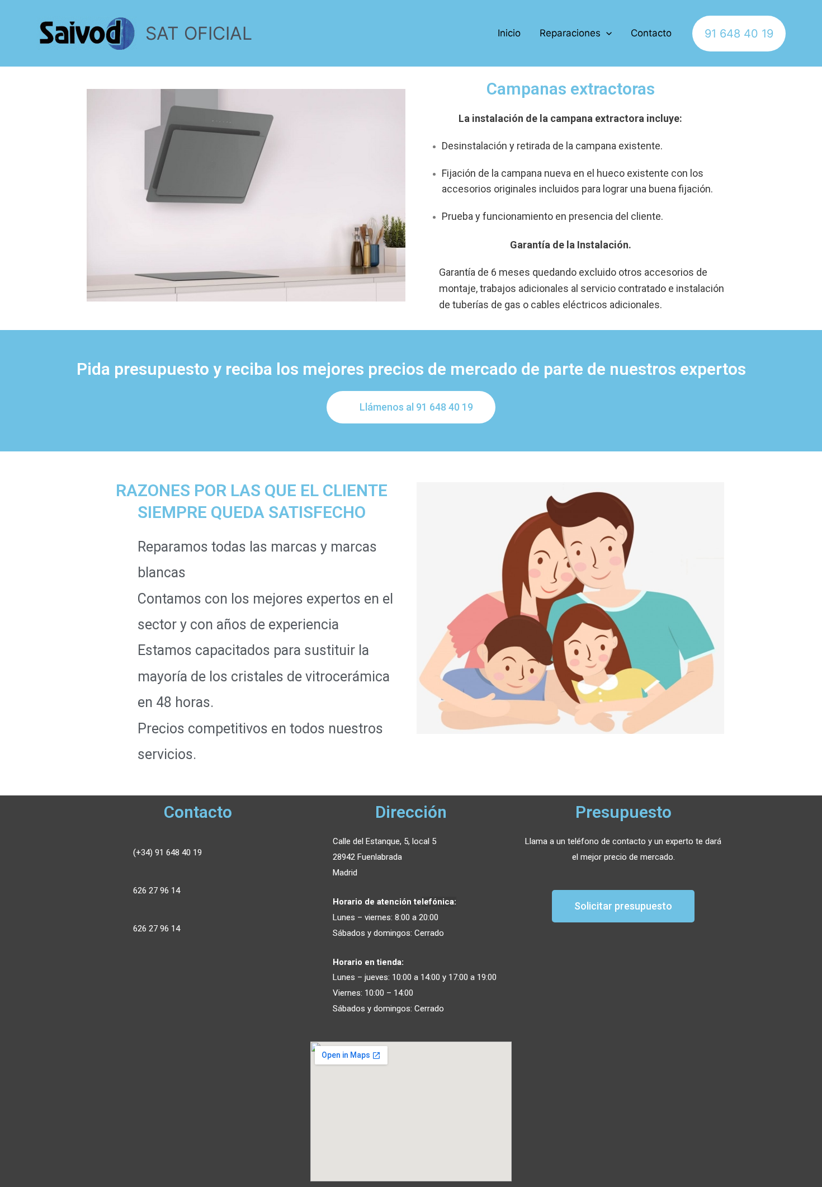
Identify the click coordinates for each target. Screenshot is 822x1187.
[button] (411, 407)
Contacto (651, 33)
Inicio (509, 33)
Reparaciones (570, 33)
